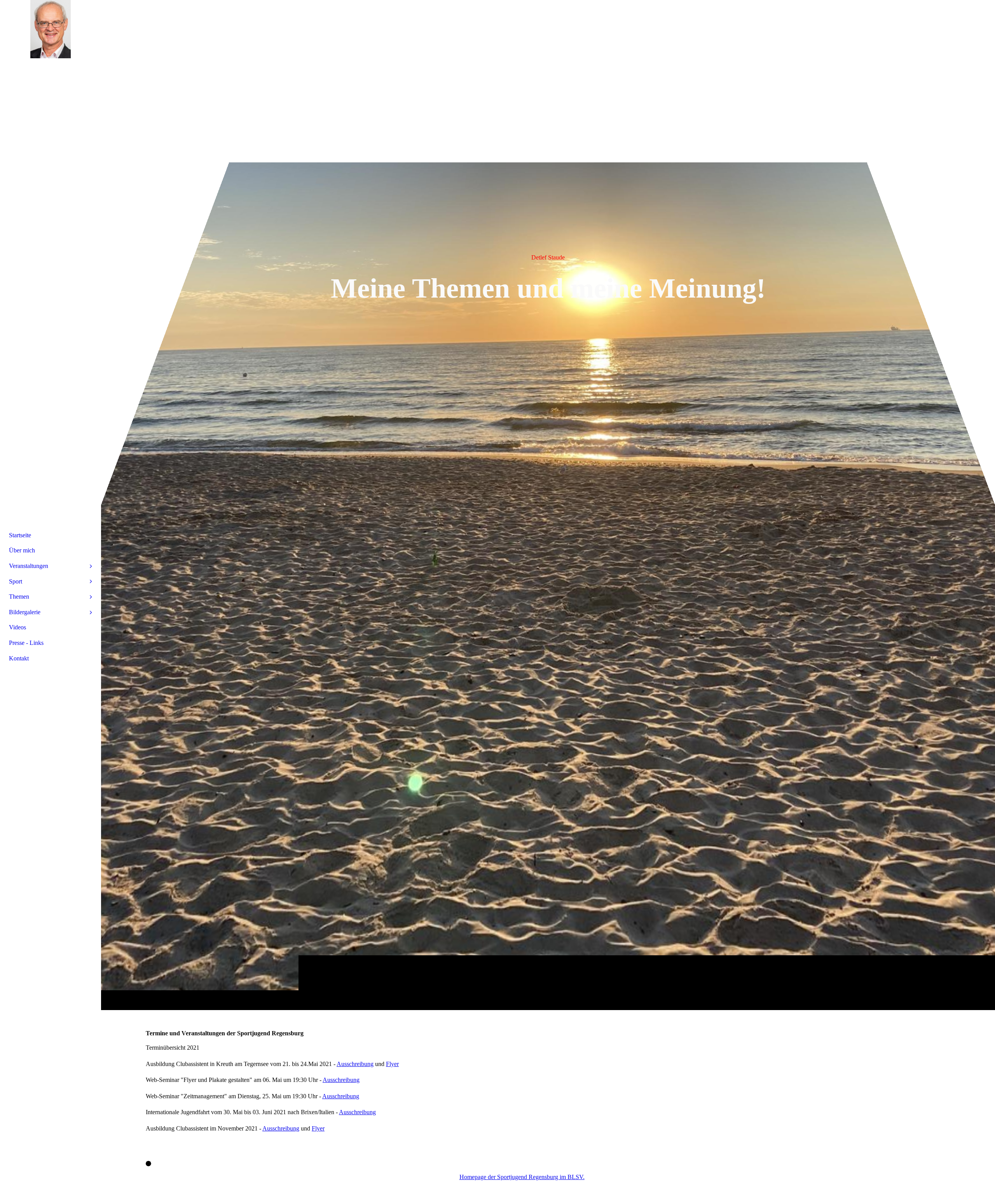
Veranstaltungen (28, 566)
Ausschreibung (355, 1064)
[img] (548, 505)
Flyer (392, 1064)
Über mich (22, 550)
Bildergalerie (24, 612)
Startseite (20, 535)
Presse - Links (26, 642)
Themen (19, 596)
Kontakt (19, 658)
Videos (17, 627)
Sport (15, 581)
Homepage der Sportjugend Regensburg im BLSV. (522, 1177)
